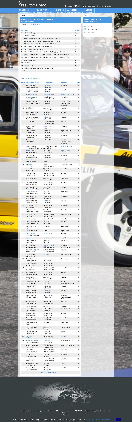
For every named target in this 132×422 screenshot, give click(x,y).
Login (109, 6)
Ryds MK (46, 254)
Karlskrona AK (48, 233)
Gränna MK (47, 126)
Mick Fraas (29, 164)
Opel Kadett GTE (66, 151)
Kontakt (101, 6)
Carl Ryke (29, 336)
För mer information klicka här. (101, 419)
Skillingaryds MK (48, 245)
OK (118, 420)
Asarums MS (47, 327)
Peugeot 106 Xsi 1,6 (67, 94)
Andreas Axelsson (31, 97)
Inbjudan (90, 26)
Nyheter (66, 415)
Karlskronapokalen (92, 19)
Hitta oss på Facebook (65, 411)
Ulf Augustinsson (31, 94)
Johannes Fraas (31, 160)
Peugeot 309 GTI (66, 146)
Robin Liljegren (30, 233)
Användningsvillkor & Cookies (96, 411)
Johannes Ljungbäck (32, 250)
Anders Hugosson (31, 192)
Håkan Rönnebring (32, 341)
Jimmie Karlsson (31, 219)
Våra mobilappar (89, 6)
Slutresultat (90, 33)
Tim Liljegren (30, 238)
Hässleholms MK (48, 94)
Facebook (70, 6)
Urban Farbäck (30, 151)
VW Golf (63, 336)
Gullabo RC (47, 85)
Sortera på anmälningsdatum (30, 78)
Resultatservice (35, 24)
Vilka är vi (50, 411)
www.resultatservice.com (49, 372)
